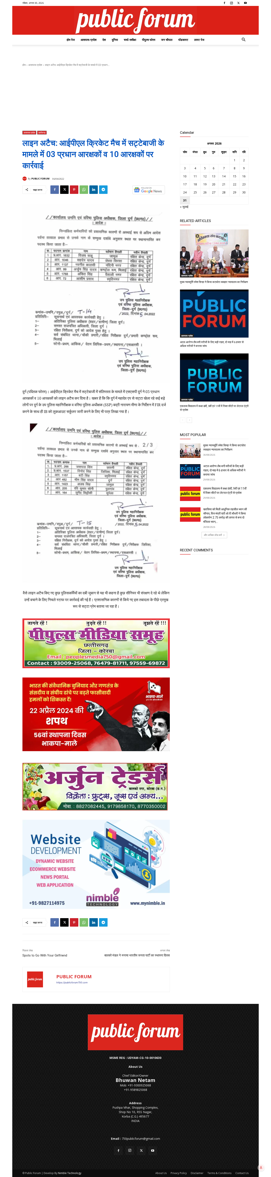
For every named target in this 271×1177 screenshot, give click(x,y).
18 (195, 184)
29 (234, 192)
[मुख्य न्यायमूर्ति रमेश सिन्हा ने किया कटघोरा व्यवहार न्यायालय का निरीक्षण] (214, 253)
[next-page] (189, 420)
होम (24, 65)
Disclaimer (197, 1173)
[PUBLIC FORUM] (25, 179)
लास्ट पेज (199, 40)
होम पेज (71, 40)
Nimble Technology (69, 1173)
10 (185, 176)
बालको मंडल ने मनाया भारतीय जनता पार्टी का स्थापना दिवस (137, 955)
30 (244, 192)
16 (244, 176)
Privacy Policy (179, 1173)
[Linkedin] (93, 189)
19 (205, 184)
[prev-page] (182, 420)
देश (104, 40)
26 (205, 192)
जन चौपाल (166, 40)
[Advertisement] (135, 98)
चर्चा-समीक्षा (130, 40)
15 (234, 176)
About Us (161, 1173)
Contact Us (242, 1173)
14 (223, 176)
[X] (238, 3)
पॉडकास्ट (183, 40)
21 (223, 184)
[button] (243, 40)
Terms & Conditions (219, 1173)
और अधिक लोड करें (213, 535)
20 (213, 184)
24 (185, 192)
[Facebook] (224, 3)
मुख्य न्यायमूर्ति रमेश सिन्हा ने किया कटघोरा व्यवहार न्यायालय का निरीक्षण (214, 282)
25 (195, 192)
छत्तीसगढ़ (42, 132)
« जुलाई (184, 207)
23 (244, 184)
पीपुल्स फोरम (148, 40)
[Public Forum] (135, 20)
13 (213, 176)
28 (223, 192)
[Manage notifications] (261, 1167)
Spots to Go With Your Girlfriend (44, 955)
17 (185, 184)
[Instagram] (231, 3)
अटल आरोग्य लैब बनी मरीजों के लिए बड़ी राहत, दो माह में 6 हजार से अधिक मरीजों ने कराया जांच (224, 470)
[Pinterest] (74, 189)
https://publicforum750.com (72, 982)
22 (234, 184)
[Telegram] (103, 189)
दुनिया (115, 40)
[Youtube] (245, 3)
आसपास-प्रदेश (89, 40)
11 (195, 176)
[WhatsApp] (84, 189)
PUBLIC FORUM (40, 178)
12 (205, 176)
